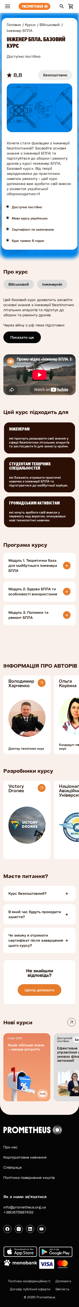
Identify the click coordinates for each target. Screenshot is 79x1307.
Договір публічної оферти (30, 1289)
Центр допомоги (39, 990)
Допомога (63, 1281)
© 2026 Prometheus (39, 1297)
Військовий (50, 24)
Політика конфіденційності (29, 1281)
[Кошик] (70, 6)
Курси (30, 24)
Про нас (10, 1147)
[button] (62, 6)
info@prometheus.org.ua (24, 1207)
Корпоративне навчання (25, 1157)
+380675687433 (18, 1212)
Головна (14, 24)
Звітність (62, 1289)
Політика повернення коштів (29, 1177)
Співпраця (12, 1167)
